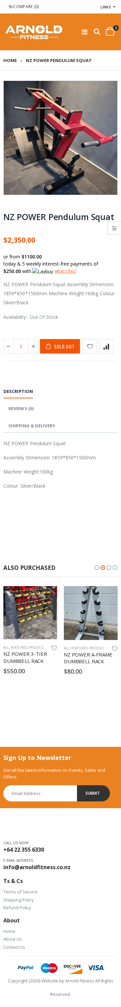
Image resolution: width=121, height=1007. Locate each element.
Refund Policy (17, 908)
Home (10, 60)
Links (105, 6)
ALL (6, 647)
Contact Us (14, 947)
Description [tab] (18, 391)
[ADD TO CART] (46, 597)
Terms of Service (20, 892)
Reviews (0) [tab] (21, 408)
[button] (97, 567)
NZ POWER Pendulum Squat (58, 216)
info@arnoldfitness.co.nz (37, 867)
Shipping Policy (18, 900)
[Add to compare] (106, 346)
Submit (92, 793)
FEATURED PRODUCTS (29, 647)
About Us (12, 939)
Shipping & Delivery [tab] (31, 426)
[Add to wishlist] (90, 346)
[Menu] (84, 31)
